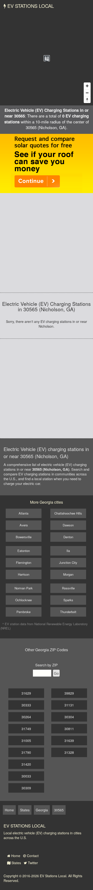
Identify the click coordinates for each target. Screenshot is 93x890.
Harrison (23, 574)
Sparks (68, 600)
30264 (26, 716)
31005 (26, 740)
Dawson (68, 525)
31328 (69, 752)
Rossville (68, 588)
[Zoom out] (87, 92)
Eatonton (23, 550)
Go (56, 673)
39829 (69, 693)
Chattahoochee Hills (68, 513)
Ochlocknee (23, 600)
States (15, 862)
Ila (68, 550)
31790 (26, 752)
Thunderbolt (68, 612)
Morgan (68, 574)
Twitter (32, 862)
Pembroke (23, 612)
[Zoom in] (87, 85)
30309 (26, 788)
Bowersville (23, 537)
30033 (26, 776)
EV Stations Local (30, 5)
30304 (69, 716)
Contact (32, 855)
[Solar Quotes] (46, 163)
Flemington (23, 562)
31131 (69, 705)
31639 (69, 740)
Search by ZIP (46, 664)
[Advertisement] (46, 243)
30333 (26, 705)
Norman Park (24, 588)
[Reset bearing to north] (87, 99)
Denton (68, 537)
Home (15, 855)
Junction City (68, 562)
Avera (24, 525)
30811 (69, 728)
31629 (26, 693)
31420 (26, 764)
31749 (26, 728)
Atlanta (23, 513)
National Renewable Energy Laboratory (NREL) (44, 626)
